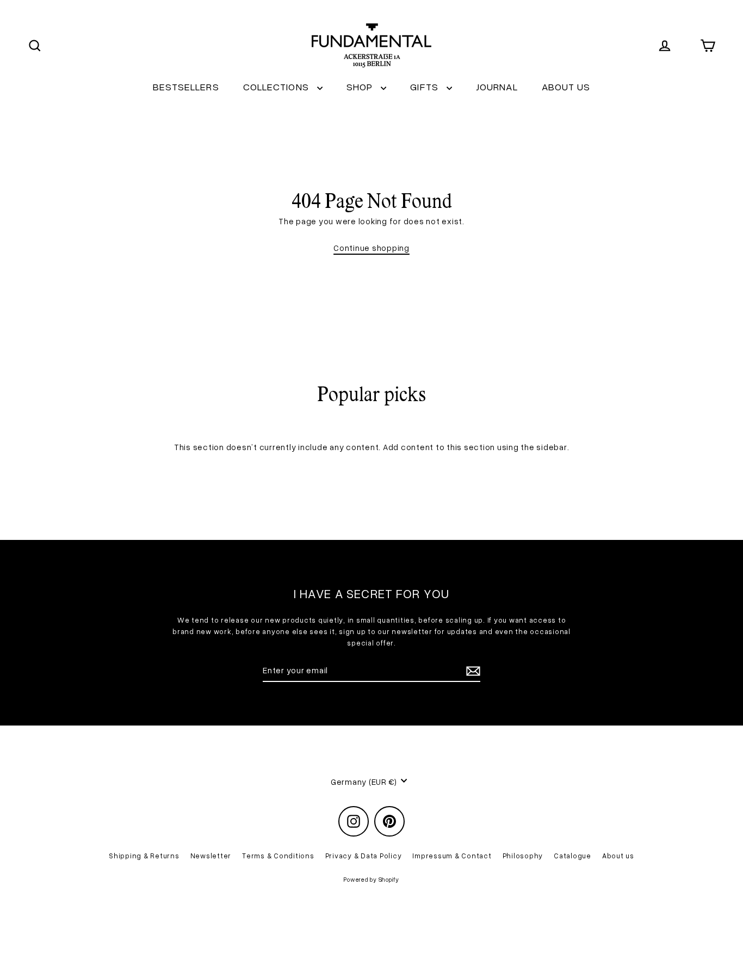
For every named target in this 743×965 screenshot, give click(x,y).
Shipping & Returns (144, 855)
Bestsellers (186, 87)
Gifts (425, 87)
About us (566, 87)
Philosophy (523, 855)
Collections (277, 87)
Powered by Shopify (371, 879)
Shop (361, 87)
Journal (497, 87)
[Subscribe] (471, 670)
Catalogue (572, 855)
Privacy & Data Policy (363, 855)
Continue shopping (371, 248)
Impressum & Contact (451, 855)
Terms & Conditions (278, 855)
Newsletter (211, 855)
